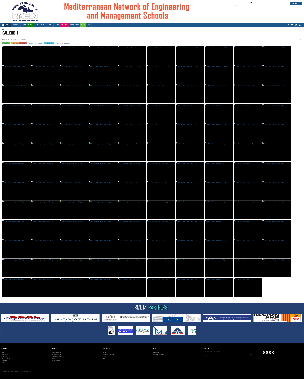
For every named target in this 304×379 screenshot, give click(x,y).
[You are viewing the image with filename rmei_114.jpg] (219, 74)
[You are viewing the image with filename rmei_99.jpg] (248, 287)
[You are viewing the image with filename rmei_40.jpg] (132, 171)
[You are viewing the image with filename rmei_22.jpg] (132, 132)
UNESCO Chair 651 (5, 358)
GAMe (89, 24)
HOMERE (24, 24)
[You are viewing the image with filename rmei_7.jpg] (190, 229)
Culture (104, 356)
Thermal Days (156, 352)
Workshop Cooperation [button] (63, 43)
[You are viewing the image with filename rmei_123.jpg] (219, 93)
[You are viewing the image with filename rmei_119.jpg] (74, 93)
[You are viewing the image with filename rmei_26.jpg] (248, 132)
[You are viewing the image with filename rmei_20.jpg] (74, 132)
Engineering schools (56, 352)
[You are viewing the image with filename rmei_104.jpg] (190, 55)
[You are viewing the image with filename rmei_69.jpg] (161, 229)
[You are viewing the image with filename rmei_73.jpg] (16, 248)
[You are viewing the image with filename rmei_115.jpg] (248, 74)
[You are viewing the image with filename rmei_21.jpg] (103, 132)
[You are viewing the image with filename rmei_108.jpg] (16, 74)
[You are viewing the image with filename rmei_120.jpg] (132, 93)
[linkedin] (296, 25)
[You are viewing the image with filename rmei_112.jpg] (161, 74)
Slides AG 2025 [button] (49, 43)
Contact (3, 362)
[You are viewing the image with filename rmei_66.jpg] (74, 229)
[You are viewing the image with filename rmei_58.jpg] (103, 209)
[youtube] (300, 25)
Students (104, 352)
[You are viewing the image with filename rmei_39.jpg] (74, 171)
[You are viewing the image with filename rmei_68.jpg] (132, 229)
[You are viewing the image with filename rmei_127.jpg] (45, 113)
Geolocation (54, 358)
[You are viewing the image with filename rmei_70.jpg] (219, 229)
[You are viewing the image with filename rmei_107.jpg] (276, 55)
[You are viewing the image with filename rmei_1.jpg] (16, 55)
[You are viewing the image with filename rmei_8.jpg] (219, 248)
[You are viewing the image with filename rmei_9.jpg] (248, 268)
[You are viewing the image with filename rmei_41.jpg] (161, 171)
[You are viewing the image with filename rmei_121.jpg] (161, 93)
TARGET (30, 24)
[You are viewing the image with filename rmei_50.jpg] (161, 190)
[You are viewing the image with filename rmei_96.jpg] (161, 287)
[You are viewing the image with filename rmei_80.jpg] (248, 248)
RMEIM (7, 24)
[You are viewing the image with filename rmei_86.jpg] (132, 268)
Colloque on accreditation (158, 354)
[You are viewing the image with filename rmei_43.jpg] (219, 171)
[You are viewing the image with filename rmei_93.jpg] (74, 287)
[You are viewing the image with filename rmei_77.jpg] (132, 248)
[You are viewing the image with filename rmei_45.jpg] (276, 171)
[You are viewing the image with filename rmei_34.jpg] (219, 151)
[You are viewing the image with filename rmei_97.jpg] (190, 287)
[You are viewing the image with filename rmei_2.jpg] (45, 132)
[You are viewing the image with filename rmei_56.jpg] (45, 209)
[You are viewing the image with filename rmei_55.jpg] (16, 209)
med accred (64, 24)
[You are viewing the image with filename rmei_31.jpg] (132, 151)
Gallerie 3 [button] (23, 43)
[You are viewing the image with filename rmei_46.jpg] (16, 190)
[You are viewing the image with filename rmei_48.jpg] (74, 190)
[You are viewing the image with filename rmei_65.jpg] (45, 229)
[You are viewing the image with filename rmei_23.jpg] (161, 132)
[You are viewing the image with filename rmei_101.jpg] (103, 55)
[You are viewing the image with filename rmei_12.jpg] (103, 93)
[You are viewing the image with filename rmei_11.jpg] (74, 74)
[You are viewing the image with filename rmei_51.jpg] (190, 190)
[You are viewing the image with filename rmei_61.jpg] (219, 209)
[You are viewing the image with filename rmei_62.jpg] (248, 209)
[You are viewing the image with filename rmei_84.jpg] (74, 268)
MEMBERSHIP (15, 24)
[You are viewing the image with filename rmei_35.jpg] (248, 151)
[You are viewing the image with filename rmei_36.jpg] (276, 151)
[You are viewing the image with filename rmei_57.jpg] (74, 209)
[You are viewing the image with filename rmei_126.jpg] (16, 113)
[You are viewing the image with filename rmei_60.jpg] (190, 209)
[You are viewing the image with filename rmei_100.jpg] (74, 55)
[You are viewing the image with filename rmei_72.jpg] (276, 229)
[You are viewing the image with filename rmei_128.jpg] (74, 113)
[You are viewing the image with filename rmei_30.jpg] (103, 151)
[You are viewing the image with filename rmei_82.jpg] (16, 268)
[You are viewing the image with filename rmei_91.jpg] (16, 287)
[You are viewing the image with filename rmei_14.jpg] (161, 113)
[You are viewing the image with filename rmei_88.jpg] (190, 268)
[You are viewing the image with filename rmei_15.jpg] (190, 113)
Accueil (2, 24)
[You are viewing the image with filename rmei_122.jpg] (190, 93)
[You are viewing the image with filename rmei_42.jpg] (190, 171)
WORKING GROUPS (40, 24)
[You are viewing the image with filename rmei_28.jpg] (16, 151)
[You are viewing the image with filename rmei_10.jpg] (45, 55)
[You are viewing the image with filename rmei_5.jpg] (132, 190)
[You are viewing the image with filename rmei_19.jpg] (16, 132)
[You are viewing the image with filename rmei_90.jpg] (276, 268)
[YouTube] (270, 352)
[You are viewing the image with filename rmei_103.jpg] (161, 55)
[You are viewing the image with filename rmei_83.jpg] (45, 268)
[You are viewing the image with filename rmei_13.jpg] (132, 113)
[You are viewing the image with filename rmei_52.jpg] (219, 190)
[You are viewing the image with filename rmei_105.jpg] (219, 55)
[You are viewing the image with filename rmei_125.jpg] (276, 93)
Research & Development (108, 354)
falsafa (83, 24)
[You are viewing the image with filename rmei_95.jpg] (132, 287)
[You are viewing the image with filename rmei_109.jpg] (45, 74)
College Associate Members (58, 356)
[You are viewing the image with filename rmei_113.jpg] (190, 74)
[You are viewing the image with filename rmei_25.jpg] (219, 132)
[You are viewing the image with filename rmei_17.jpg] (248, 113)
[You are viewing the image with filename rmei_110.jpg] (103, 74)
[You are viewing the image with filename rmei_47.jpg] (45, 190)
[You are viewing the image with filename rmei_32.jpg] (161, 151)
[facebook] (288, 25)
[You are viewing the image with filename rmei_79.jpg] (190, 248)
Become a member (56, 360)
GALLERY (57, 24)
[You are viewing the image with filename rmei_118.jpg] (45, 93)
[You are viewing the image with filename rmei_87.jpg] (161, 268)
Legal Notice (4, 360)
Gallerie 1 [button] (6, 43)
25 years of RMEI (74, 24)
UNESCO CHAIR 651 (296, 3)
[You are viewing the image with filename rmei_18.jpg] (276, 113)
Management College (56, 354)
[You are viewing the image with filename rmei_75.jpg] (74, 248)
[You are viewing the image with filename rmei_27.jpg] (276, 132)
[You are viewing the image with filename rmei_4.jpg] (103, 171)
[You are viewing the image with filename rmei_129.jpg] (103, 113)
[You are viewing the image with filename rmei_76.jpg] (103, 248)
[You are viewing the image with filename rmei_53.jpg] (248, 190)
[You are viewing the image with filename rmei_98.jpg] (219, 287)
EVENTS (49, 24)
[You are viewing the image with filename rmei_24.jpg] (190, 132)
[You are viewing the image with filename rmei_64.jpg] (16, 229)
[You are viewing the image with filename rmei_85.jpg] (103, 268)
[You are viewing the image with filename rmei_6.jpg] (161, 209)
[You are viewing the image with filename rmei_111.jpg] (132, 74)
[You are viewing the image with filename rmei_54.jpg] (276, 190)
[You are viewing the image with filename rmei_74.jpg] (45, 248)
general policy (4, 356)
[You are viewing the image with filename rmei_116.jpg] (276, 74)
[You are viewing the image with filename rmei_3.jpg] (74, 151)
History (2, 352)
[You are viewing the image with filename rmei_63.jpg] (276, 209)
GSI (30, 371)
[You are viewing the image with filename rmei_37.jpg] (16, 171)
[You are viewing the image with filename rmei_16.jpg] (219, 113)
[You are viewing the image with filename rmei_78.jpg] (161, 248)
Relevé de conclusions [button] (35, 43)
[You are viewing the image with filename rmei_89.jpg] (219, 268)
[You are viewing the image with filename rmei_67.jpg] (103, 229)
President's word (4, 354)
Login (104, 358)
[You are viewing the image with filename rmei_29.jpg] (45, 151)
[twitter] (292, 25)
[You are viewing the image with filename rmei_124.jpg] (248, 93)
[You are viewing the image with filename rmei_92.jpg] (45, 287)
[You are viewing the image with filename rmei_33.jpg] (190, 151)
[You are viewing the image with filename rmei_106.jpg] (248, 55)
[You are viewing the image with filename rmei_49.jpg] (103, 190)
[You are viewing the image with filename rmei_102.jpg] (132, 55)
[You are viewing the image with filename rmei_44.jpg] (248, 171)
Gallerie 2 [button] (15, 43)
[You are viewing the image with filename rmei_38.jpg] (45, 171)
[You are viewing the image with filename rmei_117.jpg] (16, 93)
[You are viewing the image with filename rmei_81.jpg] (276, 248)
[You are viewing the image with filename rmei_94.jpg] (103, 287)
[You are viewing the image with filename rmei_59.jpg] (132, 209)
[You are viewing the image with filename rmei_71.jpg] (248, 229)
